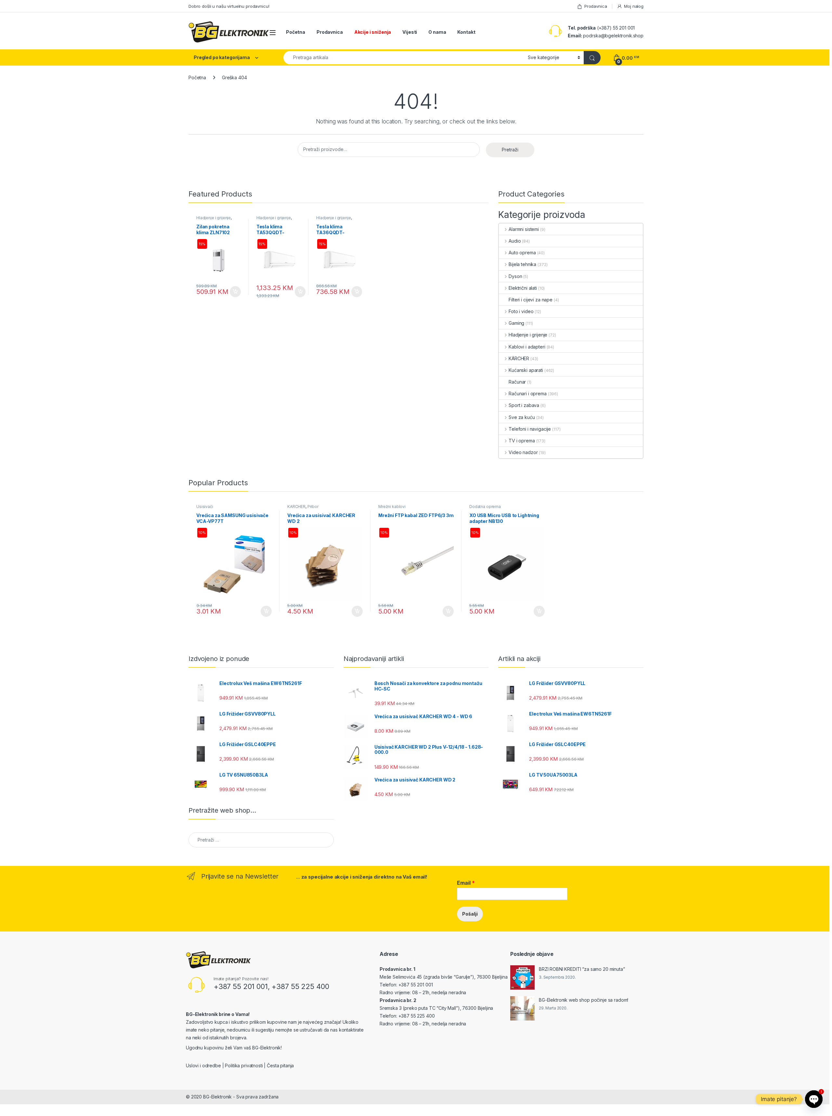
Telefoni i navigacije (530, 429)
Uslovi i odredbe (203, 1065)
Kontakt (466, 32)
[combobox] (403, 57)
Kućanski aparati (526, 370)
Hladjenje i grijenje (213, 217)
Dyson (515, 276)
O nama (437, 32)
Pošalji (470, 914)
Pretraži (510, 149)
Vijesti (409, 32)
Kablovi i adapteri (527, 346)
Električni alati (523, 288)
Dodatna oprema (485, 506)
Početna (295, 32)
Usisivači (204, 506)
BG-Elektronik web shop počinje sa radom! (583, 1000)
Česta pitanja (280, 1065)
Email (466, 883)
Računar (517, 382)
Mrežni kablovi (392, 506)
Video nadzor (523, 452)
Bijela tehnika (522, 264)
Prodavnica (595, 6)
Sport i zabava (524, 405)
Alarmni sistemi (524, 229)
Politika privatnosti (244, 1065)
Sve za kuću (522, 417)
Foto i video (521, 311)
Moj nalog (634, 6)
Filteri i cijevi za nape (530, 299)
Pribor (312, 506)
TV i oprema (522, 440)
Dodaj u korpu (234, 291)
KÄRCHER (519, 358)
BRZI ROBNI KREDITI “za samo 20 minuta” (582, 969)
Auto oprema (522, 252)
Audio (515, 241)
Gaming (516, 323)
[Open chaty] (814, 1099)
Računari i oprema (527, 393)
